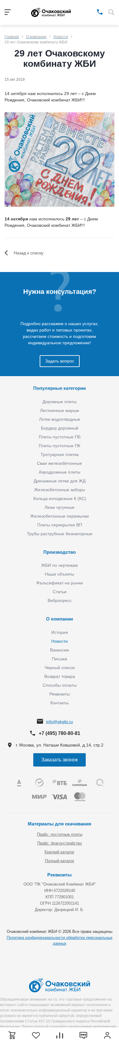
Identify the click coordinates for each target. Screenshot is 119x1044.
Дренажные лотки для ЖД (59, 480)
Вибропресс (60, 600)
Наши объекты (59, 574)
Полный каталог (59, 861)
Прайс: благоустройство (59, 843)
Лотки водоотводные (59, 419)
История (59, 632)
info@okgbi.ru (59, 721)
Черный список (60, 667)
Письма (59, 658)
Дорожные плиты (59, 401)
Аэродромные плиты (59, 472)
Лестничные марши (59, 410)
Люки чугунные (59, 507)
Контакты (59, 702)
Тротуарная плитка (60, 454)
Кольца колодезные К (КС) (59, 498)
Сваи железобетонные (59, 463)
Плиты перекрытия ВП (59, 524)
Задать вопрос (59, 361)
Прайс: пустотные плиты (59, 834)
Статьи (60, 591)
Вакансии (59, 650)
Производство (59, 552)
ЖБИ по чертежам (59, 565)
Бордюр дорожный (59, 428)
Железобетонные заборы (59, 489)
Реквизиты (59, 694)
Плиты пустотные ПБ (60, 436)
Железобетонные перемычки (59, 516)
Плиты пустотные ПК (59, 445)
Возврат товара (59, 676)
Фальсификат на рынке (59, 582)
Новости (59, 641)
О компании (59, 618)
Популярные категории (59, 388)
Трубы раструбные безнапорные (59, 533)
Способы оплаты (60, 685)
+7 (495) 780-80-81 (59, 733)
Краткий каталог (59, 852)
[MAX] (91, 11)
